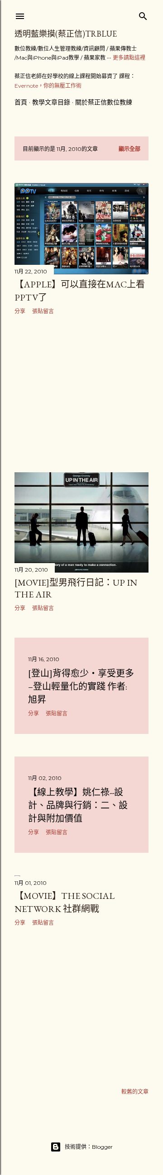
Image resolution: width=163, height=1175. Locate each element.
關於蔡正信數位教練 (103, 102)
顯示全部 (129, 149)
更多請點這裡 (129, 57)
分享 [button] (19, 311)
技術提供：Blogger (89, 1146)
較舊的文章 (135, 1091)
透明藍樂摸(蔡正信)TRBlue (65, 33)
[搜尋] (143, 14)
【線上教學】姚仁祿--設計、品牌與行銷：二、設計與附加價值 (78, 805)
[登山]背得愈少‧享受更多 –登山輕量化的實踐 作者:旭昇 (81, 686)
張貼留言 (43, 311)
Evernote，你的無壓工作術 (48, 85)
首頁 (20, 102)
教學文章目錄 (51, 102)
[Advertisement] (81, 393)
